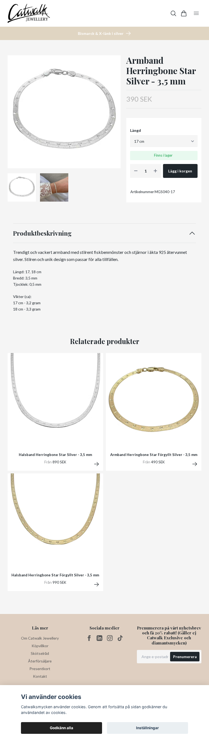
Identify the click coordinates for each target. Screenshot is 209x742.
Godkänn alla (61, 728)
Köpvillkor (40, 645)
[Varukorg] (184, 13)
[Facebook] (89, 638)
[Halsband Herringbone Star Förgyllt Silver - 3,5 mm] (96, 584)
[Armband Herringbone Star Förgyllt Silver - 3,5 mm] (195, 464)
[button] (112, 114)
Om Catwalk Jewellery (40, 638)
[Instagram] (110, 638)
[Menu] (196, 13)
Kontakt (40, 676)
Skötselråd (40, 653)
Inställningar (147, 728)
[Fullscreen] (64, 111)
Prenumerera (185, 656)
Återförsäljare (40, 661)
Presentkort (39, 668)
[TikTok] (120, 638)
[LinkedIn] (99, 638)
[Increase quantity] (155, 171)
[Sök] (173, 13)
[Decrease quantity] (135, 171)
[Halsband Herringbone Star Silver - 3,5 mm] (96, 464)
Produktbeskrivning (42, 233)
